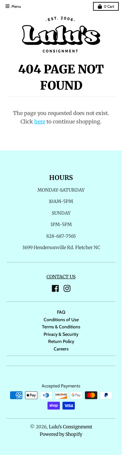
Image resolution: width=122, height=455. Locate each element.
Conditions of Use (61, 319)
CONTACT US (61, 277)
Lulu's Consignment (70, 427)
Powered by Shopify (61, 434)
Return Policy (61, 341)
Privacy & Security (61, 334)
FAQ (61, 312)
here (39, 121)
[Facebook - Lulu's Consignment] (55, 288)
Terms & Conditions (61, 327)
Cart (109, 6)
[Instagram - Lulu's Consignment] (67, 288)
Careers (61, 349)
